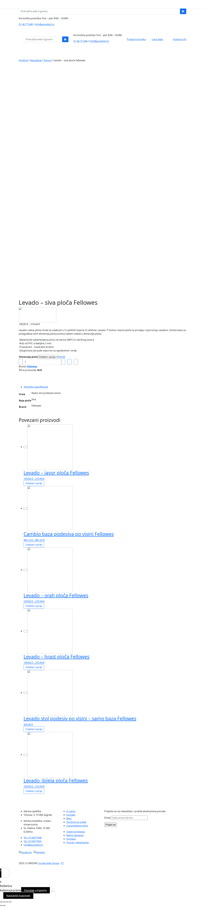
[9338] (21, 362)
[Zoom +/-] (1, 901)
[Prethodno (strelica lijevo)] (1, 905)
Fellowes (32, 366)
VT (62, 863)
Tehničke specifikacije (36, 387)
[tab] (42, 387)
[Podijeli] (7, 901)
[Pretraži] (183, 11)
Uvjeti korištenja (75, 831)
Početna (23, 60)
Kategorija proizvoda (32, 52)
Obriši (61, 356)
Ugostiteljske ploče (77, 825)
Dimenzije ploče (28, 356)
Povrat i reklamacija (77, 842)
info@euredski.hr (44, 24)
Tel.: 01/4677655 (33, 841)
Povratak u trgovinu (35, 890)
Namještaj (36, 60)
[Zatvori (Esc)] (10, 901)
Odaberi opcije (34, 483)
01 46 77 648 (26, 24)
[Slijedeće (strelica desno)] (4, 905)
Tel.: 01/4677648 (33, 837)
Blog (68, 818)
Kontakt (70, 815)
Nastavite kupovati (18, 895)
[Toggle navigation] (203, 4)
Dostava (71, 839)
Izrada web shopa (49, 863)
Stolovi (47, 60)
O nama (70, 811)
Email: (108, 817)
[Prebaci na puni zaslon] (4, 901)
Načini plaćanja (74, 835)
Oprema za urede (76, 822)
